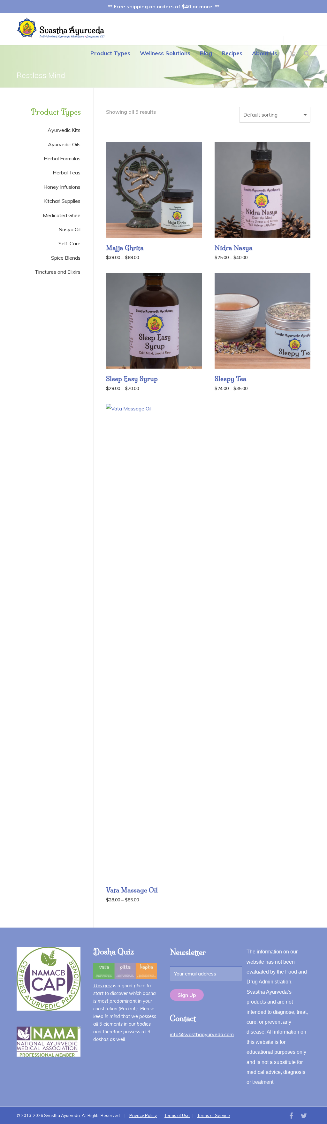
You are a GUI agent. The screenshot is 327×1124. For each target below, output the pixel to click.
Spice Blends (65, 258)
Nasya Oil (69, 229)
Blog (206, 53)
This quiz (102, 986)
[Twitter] (304, 1115)
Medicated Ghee (61, 215)
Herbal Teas (66, 172)
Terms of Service (213, 1115)
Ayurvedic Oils (64, 144)
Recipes (232, 53)
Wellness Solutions (165, 53)
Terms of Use (177, 1115)
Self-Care (69, 243)
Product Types (110, 53)
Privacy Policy (143, 1115)
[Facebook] (291, 1115)
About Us (264, 53)
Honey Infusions (61, 187)
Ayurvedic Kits (64, 130)
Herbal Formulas (62, 158)
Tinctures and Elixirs (57, 272)
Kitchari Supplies (61, 201)
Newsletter (188, 952)
